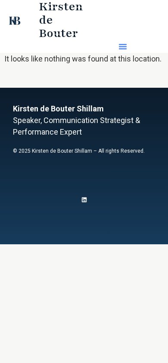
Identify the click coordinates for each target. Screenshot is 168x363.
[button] (122, 46)
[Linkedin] (84, 200)
